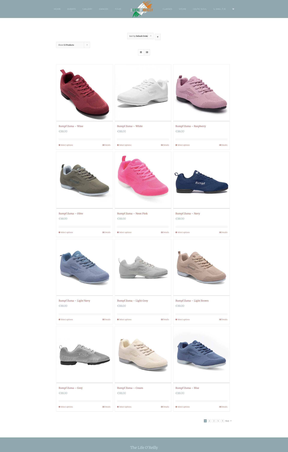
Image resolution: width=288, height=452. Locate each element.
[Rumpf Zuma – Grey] (84, 354)
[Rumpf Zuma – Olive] (84, 180)
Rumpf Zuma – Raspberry (191, 126)
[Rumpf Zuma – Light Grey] (143, 267)
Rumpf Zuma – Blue (187, 387)
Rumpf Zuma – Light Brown (192, 300)
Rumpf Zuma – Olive (71, 213)
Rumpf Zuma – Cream (130, 387)
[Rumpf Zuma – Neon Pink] (143, 180)
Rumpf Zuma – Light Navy (74, 300)
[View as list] (147, 52)
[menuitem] (64, 9)
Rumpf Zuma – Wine (71, 126)
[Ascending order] (158, 37)
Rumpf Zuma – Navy (188, 213)
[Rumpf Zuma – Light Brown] (201, 267)
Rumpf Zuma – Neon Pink (132, 213)
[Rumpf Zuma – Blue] (201, 354)
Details (108, 145)
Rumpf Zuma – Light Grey (132, 300)
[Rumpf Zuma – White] (143, 93)
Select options (67, 145)
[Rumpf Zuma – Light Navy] (84, 267)
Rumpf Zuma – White (129, 126)
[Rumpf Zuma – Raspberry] (201, 93)
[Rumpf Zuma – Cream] (143, 354)
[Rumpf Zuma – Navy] (201, 180)
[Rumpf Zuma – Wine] (84, 93)
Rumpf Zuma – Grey (70, 387)
